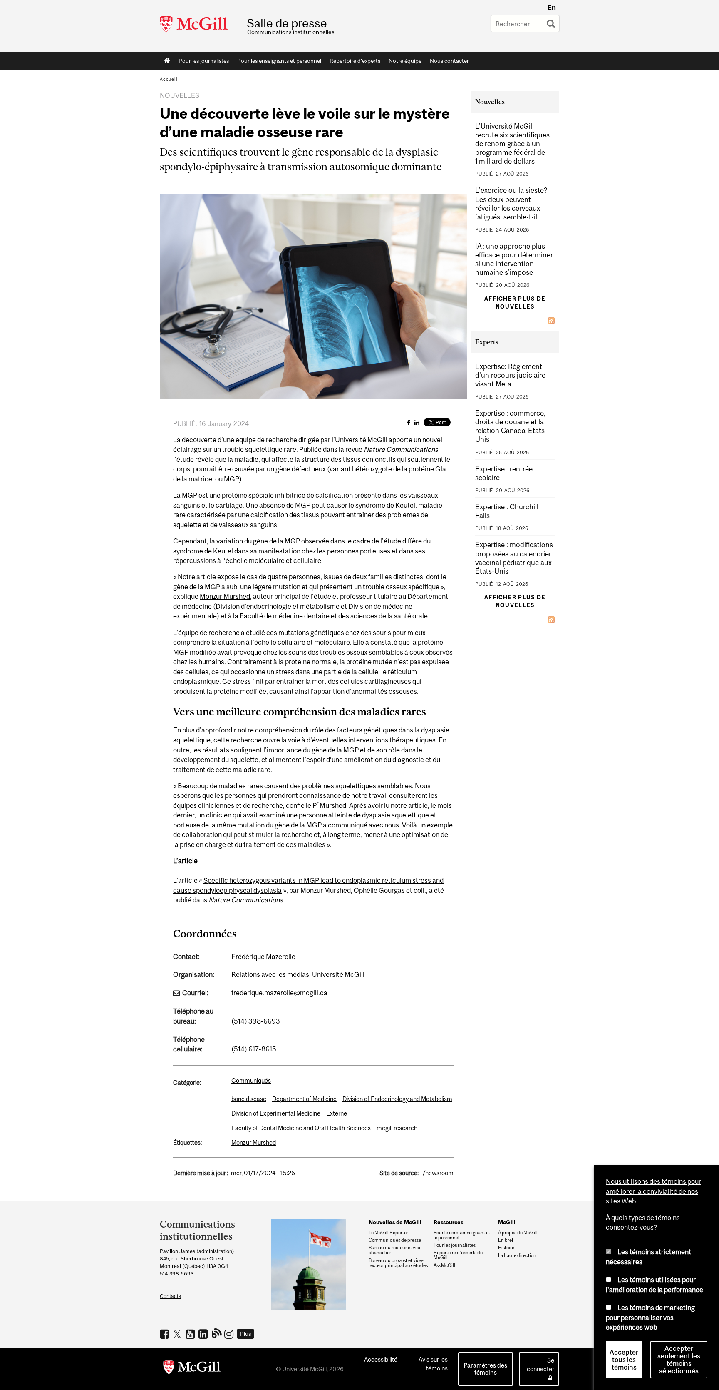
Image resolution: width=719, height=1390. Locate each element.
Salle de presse (287, 23)
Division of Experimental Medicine (275, 1113)
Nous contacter (449, 60)
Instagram (230, 1334)
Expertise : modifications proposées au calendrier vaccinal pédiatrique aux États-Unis (514, 558)
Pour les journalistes (204, 60)
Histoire (506, 1247)
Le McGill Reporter (388, 1232)
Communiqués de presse (395, 1240)
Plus (245, 1333)
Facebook (165, 1334)
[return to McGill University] (192, 1368)
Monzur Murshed (225, 596)
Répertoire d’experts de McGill (458, 1255)
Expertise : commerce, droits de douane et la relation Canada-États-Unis (511, 426)
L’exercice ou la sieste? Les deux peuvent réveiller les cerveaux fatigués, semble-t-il (511, 203)
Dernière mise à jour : (200, 1172)
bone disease (248, 1098)
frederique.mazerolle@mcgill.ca (279, 992)
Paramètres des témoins (485, 1369)
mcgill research (397, 1127)
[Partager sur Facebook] (408, 422)
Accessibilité (380, 1359)
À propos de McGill (518, 1232)
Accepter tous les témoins (624, 1359)
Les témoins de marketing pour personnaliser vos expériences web (650, 1317)
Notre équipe (405, 60)
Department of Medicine (304, 1098)
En (551, 7)
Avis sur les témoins (433, 1364)
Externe (336, 1113)
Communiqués (251, 1080)
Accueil (167, 61)
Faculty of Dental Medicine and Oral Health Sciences (301, 1127)
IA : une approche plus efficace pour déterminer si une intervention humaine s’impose (514, 259)
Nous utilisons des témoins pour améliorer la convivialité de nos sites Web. (653, 1191)
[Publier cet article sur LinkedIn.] (416, 422)
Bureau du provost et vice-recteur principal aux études (398, 1263)
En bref (505, 1240)
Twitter (178, 1334)
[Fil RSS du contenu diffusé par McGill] (551, 319)
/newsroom (438, 1172)
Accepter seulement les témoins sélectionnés (678, 1360)
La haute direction (517, 1255)
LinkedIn (204, 1334)
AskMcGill (444, 1265)
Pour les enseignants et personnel (279, 60)
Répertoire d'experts (355, 60)
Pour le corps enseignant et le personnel (462, 1235)
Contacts (170, 1296)
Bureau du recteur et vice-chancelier (396, 1250)
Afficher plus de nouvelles (514, 303)
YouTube (191, 1334)
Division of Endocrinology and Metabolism (397, 1098)
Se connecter (540, 1365)
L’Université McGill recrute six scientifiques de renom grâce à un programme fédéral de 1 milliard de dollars (512, 143)
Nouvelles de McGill (395, 1222)
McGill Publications (217, 1333)
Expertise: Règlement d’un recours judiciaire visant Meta (510, 375)
